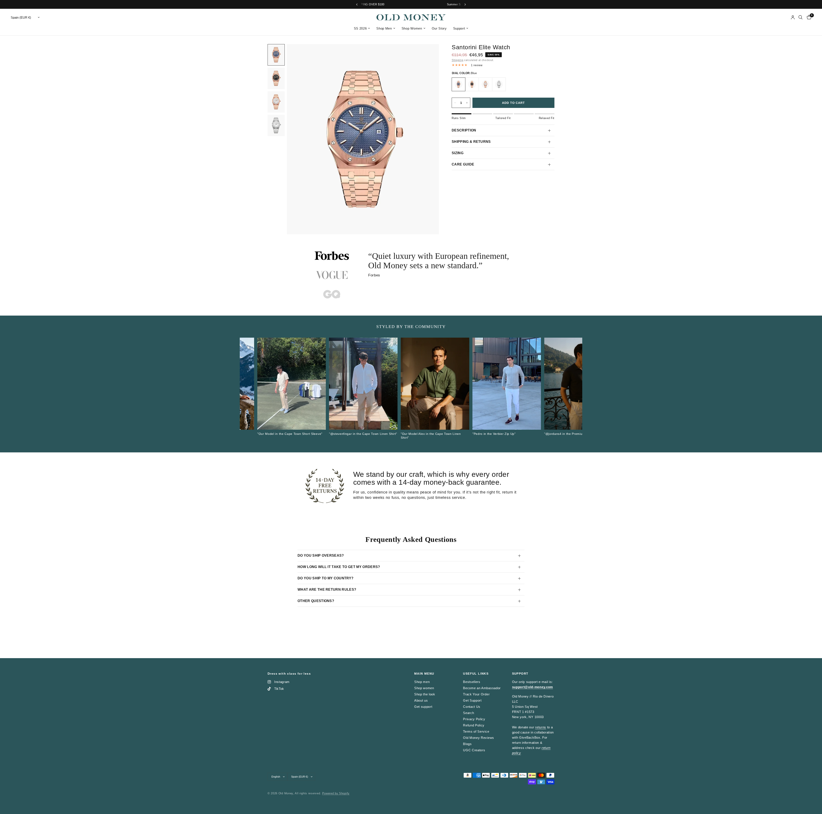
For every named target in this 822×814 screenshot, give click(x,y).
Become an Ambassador (482, 688)
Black (472, 84)
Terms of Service (476, 731)
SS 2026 (360, 28)
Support (459, 28)
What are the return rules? (327, 589)
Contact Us (471, 706)
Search (468, 713)
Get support (423, 706)
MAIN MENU (424, 673)
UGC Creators (474, 750)
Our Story (439, 28)
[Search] (800, 17)
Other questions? (316, 601)
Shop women (424, 688)
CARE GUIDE (463, 164)
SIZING (457, 153)
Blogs (467, 744)
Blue (458, 84)
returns (540, 727)
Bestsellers (471, 682)
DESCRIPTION (464, 130)
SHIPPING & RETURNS (471, 141)
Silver (499, 84)
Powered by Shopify (336, 793)
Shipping (457, 60)
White (485, 84)
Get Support (472, 700)
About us (421, 700)
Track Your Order (476, 694)
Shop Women (412, 28)
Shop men (422, 682)
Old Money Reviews (478, 737)
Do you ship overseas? (321, 555)
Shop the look (424, 694)
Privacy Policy (474, 719)
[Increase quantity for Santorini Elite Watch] (467, 103)
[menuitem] (362, 28)
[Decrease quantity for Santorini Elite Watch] (455, 103)
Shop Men (384, 28)
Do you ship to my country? (325, 578)
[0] (808, 17)
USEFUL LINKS (475, 673)
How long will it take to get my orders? (339, 567)
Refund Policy (473, 725)
